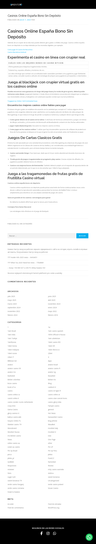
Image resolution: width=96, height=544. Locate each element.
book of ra (12, 387)
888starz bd (12, 361)
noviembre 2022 (14, 311)
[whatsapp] (54, 533)
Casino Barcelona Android (17, 52)
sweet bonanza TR (15, 480)
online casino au (14, 443)
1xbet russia (12, 353)
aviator (10, 364)
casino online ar (54, 394)
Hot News (52, 413)
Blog (50, 383)
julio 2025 (11, 296)
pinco (10, 454)
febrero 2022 (12, 315)
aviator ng (52, 372)
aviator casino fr (54, 368)
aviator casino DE (14, 368)
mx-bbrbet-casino (14, 436)
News (10, 439)
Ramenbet (52, 462)
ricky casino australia (56, 469)
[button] (89, 537)
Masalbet (51, 424)
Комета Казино (14, 492)
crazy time (11, 406)
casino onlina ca (14, 394)
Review (50, 466)
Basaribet (51, 376)
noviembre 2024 (54, 304)
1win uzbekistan (54, 338)
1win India (11, 334)
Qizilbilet (11, 462)
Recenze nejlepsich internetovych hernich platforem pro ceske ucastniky (35, 273)
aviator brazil (53, 364)
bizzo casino (12, 383)
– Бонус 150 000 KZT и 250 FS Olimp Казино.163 (26, 268)
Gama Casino (13, 409)
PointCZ (51, 458)
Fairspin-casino (53, 406)
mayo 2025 (12, 300)
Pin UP (50, 447)
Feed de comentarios (16, 508)
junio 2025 (52, 296)
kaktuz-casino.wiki (14, 417)
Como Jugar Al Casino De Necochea (20, 50)
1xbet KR (51, 346)
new (49, 436)
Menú (86, 4)
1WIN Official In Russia (56, 334)
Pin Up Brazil (12, 451)
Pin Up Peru (52, 451)
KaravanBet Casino (55, 417)
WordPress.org (53, 508)
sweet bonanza (54, 477)
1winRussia (12, 342)
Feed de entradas (54, 504)
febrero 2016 (53, 315)
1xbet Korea (12, 346)
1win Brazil (12, 331)
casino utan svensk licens (57, 398)
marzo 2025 (12, 304)
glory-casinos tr (13, 413)
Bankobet (11, 376)
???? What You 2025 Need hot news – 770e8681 (26, 263)
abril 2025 (51, 300)
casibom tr (52, 387)
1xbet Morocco (54, 350)
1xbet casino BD (54, 342)
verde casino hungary (16, 484)
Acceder (11, 504)
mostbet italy (53, 428)
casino (10, 391)
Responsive (12, 466)
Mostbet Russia (13, 432)
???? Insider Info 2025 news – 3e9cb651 (22, 257)
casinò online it (13, 398)
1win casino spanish (55, 331)
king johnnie (52, 421)
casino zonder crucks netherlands (20, 402)
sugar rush (12, 477)
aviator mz (12, 372)
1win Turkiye (12, 338)
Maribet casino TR (14, 424)
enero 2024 (52, 307)
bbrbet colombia (14, 379)
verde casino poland (55, 484)
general (51, 409)
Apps (50, 361)
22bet (50, 353)
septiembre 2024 (14, 307)
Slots (9, 473)
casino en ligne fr (54, 391)
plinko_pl (11, 458)
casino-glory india (54, 402)
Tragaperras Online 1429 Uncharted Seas (22, 101)
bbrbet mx (52, 379)
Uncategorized (53, 480)
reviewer (11, 469)
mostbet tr (52, 432)
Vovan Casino (53, 488)
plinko (50, 454)
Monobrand (12, 428)
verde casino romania (16, 488)
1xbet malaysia (13, 350)
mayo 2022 (52, 311)
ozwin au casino (14, 447)
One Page (51, 439)
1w (49, 327)
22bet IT (11, 357)
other (50, 443)
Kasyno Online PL (14, 421)
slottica (51, 473)
